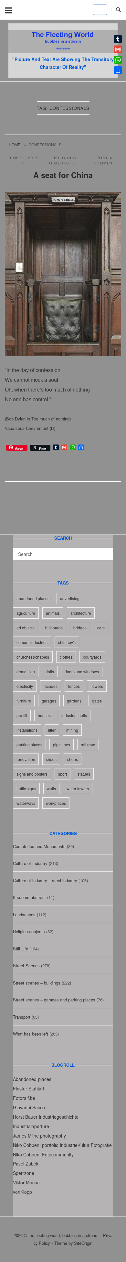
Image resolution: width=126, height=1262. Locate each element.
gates (97, 700)
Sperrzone (23, 1173)
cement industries (31, 642)
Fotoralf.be (24, 1098)
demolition (25, 671)
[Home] (63, 50)
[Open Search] (118, 10)
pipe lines (61, 744)
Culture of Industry (30, 863)
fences (74, 686)
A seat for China (63, 174)
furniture (23, 700)
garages (49, 700)
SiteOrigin (83, 1243)
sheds (51, 759)
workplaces (56, 803)
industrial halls (74, 715)
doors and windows (82, 671)
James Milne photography (39, 1135)
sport (62, 774)
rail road (88, 744)
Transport (21, 1017)
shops (72, 759)
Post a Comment (105, 160)
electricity (24, 686)
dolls (50, 671)
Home (14, 144)
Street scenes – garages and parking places (54, 1000)
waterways (25, 803)
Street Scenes (26, 965)
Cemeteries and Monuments (39, 846)
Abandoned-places (32, 1079)
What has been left (30, 1034)
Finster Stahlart (28, 1088)
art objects (25, 627)
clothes (66, 657)
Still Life (20, 949)
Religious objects (62, 160)
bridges (80, 627)
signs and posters (31, 774)
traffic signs (26, 788)
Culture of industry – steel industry (45, 880)
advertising (69, 598)
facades (51, 686)
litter (52, 730)
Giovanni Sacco (29, 1107)
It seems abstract (29, 897)
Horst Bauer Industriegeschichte (46, 1117)
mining (72, 730)
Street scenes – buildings (36, 983)
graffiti (21, 715)
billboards (54, 627)
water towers (78, 788)
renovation (25, 759)
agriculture (25, 613)
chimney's (67, 642)
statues (84, 774)
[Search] (105, 551)
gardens (74, 700)
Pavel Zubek (25, 1163)
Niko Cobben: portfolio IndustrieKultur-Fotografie (62, 1145)
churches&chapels (32, 657)
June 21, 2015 (23, 157)
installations (26, 730)
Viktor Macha (26, 1182)
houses (44, 715)
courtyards (92, 657)
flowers (96, 686)
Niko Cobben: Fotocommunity (43, 1154)
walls (51, 788)
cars (101, 627)
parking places (29, 744)
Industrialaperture (31, 1126)
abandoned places (32, 598)
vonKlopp (22, 1192)
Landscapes (24, 914)
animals (53, 613)
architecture (80, 613)
